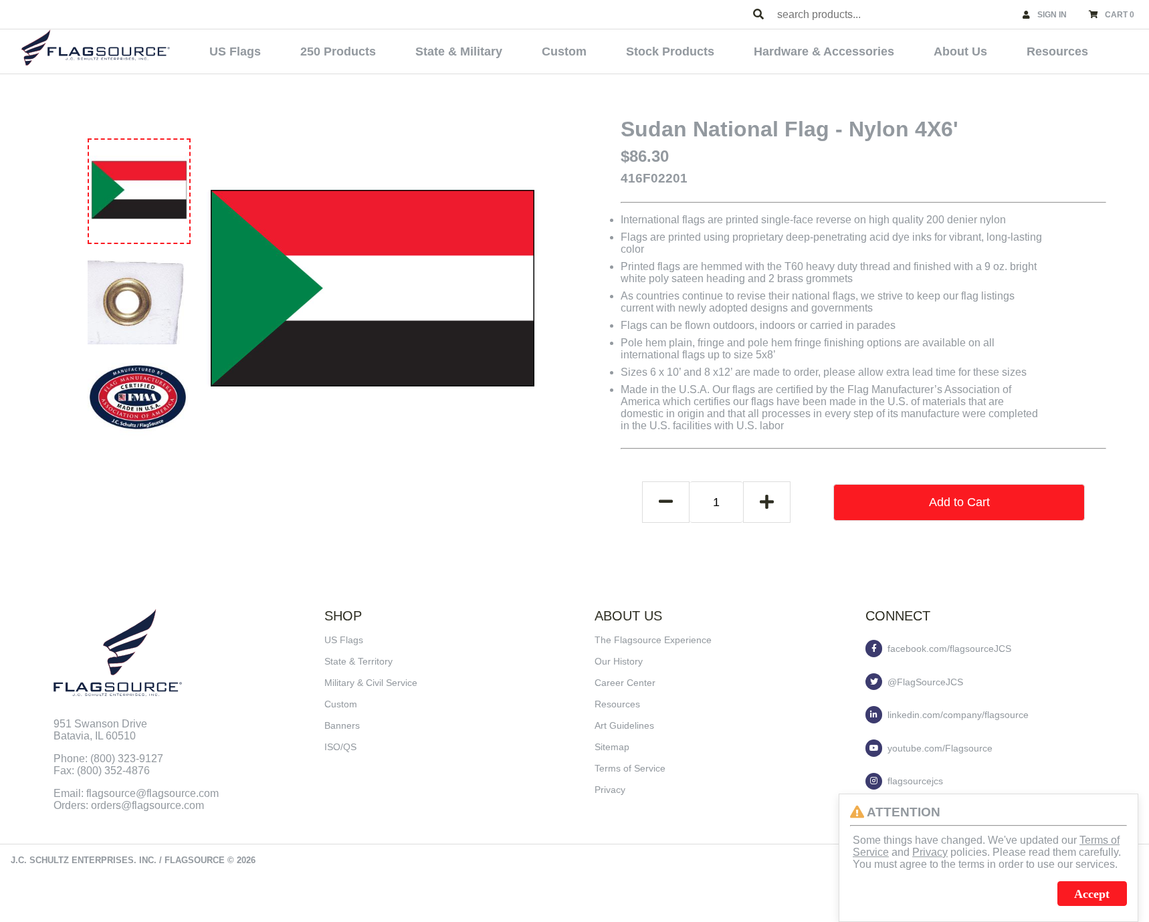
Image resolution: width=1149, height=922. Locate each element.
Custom (564, 51)
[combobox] (893, 14)
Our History (619, 661)
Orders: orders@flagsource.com (129, 805)
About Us (960, 51)
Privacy (610, 789)
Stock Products (670, 51)
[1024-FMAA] (138, 397)
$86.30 (645, 156)
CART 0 (1119, 14)
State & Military (458, 51)
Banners (342, 725)
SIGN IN (1052, 14)
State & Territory (358, 661)
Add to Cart (959, 502)
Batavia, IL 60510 (95, 735)
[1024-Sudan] (139, 190)
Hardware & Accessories (824, 51)
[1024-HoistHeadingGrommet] (138, 294)
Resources (1057, 51)
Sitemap (612, 746)
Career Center (625, 682)
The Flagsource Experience (653, 640)
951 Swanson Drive (100, 723)
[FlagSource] (95, 47)
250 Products (338, 51)
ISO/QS (340, 746)
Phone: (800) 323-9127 (108, 758)
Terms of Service (630, 768)
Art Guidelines (624, 725)
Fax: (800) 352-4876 (102, 770)
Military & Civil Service (370, 682)
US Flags (235, 51)
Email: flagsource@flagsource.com (136, 793)
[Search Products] (758, 15)
